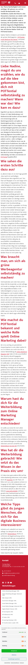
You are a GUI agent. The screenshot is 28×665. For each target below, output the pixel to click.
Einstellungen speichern (14, 659)
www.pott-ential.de (11, 491)
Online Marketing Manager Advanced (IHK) (12, 594)
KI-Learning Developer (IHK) (9, 620)
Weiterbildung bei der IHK (9, 446)
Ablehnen (14, 655)
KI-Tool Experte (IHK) (7, 612)
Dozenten (10, 480)
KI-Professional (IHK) (7, 615)
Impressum (22, 663)
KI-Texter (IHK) (6, 617)
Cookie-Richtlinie (7, 663)
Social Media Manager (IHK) (9, 603)
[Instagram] (5, 582)
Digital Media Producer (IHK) (9, 609)
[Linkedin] (8, 582)
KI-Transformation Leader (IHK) (10, 623)
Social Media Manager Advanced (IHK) (12, 606)
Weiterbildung (12, 534)
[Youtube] (11, 582)
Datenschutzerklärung (15, 663)
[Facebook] (3, 582)
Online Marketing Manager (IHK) (10, 591)
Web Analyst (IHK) (7, 598)
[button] (25, 3)
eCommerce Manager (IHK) (9, 601)
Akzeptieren (14, 651)
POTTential (4, 157)
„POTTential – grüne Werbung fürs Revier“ (13, 38)
